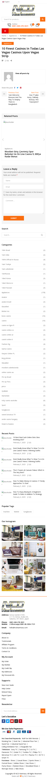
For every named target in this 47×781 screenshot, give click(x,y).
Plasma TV (33, 755)
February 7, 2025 (19, 442)
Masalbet (5, 363)
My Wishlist (6, 665)
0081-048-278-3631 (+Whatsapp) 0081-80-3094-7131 (22, 623)
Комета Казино (8, 424)
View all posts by (22, 73)
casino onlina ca (8, 330)
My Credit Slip (7, 668)
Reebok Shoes (18, 766)
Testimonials (6, 641)
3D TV (41, 755)
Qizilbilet (5, 391)
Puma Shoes (6, 766)
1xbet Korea (6, 278)
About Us (5, 638)
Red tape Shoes (7, 769)
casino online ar (7, 335)
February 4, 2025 (19, 497)
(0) (8, 60)
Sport (4, 405)
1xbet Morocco (7, 283)
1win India (5, 255)
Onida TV (17, 752)
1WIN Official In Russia (10, 260)
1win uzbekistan (7, 269)
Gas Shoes (30, 763)
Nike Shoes (19, 769)
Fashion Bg (6, 344)
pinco (4, 386)
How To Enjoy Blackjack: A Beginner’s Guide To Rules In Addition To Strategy (27, 493)
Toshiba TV (27, 752)
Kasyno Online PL (8, 353)
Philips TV (36, 752)
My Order (5, 661)
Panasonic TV (7, 752)
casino (4, 321)
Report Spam (6, 695)
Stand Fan (5, 744)
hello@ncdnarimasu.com (18, 627)
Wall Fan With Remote (30, 738)
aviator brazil (6, 302)
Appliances (13, 36)
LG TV (32, 749)
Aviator (4, 297)
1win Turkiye (6, 264)
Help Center (6, 688)
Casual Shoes (22, 760)
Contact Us (6, 651)
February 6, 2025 (19, 453)
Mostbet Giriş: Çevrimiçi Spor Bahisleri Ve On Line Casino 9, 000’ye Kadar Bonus (23, 154)
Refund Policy (7, 692)
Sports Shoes (34, 760)
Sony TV (14, 749)
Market (16, 512)
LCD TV (24, 755)
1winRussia (6, 274)
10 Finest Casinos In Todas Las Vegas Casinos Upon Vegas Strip (23, 52)
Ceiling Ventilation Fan (10, 747)
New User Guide (8, 685)
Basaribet (5, 306)
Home (4, 36)
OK (43, 711)
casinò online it (7, 339)
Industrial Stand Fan (18, 744)
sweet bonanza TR (9, 414)
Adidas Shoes (19, 763)
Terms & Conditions (9, 648)
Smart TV (5, 758)
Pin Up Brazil (6, 377)
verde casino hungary (9, 419)
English (6, 2)
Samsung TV (23, 749)
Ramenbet (5, 396)
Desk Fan (16, 741)
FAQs (4, 699)
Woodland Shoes (32, 766)
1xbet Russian (7, 288)
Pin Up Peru (6, 382)
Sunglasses (6, 410)
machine (6, 512)
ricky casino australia (9, 400)
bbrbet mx (5, 311)
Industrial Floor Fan (30, 741)
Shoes (13, 760)
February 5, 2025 (19, 464)
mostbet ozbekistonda (10, 368)
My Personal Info (8, 675)
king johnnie (6, 358)
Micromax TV (7, 755)
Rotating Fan (6, 741)
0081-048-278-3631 (20, 26)
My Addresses (7, 672)
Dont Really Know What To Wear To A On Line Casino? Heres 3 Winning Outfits (28, 449)
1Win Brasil (6, 250)
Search (42, 19)
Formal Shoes (7, 763)
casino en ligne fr (8, 325)
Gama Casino (7, 349)
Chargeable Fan (26, 747)
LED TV (16, 755)
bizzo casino (6, 316)
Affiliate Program (8, 644)
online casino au (8, 372)
